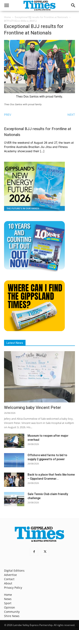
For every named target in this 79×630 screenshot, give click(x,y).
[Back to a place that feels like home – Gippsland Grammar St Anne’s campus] (14, 480)
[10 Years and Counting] (34, 271)
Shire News (11, 616)
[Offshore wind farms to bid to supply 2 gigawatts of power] (14, 460)
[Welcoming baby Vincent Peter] (39, 377)
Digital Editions (14, 570)
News (8, 599)
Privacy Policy (13, 587)
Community (12, 612)
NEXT (71, 114)
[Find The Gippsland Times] (34, 330)
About (8, 583)
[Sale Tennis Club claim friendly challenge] (14, 499)
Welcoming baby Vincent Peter (32, 407)
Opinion (9, 607)
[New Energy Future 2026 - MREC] (34, 211)
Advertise (10, 575)
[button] (6, 5)
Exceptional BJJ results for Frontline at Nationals (41, 17)
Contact (9, 579)
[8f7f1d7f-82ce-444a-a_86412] (39, 92)
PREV (7, 114)
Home (7, 17)
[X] (45, 552)
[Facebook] (34, 552)
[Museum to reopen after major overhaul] (14, 441)
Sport (7, 603)
